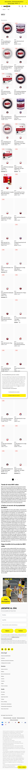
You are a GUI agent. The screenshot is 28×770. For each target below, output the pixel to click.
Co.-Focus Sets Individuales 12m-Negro (20, 318)
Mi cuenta (3, 692)
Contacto (3, 694)
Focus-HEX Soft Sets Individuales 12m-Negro (6, 92)
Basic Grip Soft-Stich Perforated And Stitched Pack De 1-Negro (6, 319)
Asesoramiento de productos (6, 706)
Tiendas (2, 699)
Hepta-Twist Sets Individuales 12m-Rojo (19, 167)
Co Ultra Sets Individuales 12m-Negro (6, 444)
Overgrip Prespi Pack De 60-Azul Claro (20, 243)
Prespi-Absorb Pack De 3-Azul (19, 369)
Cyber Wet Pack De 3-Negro (20, 292)
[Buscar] (19, 6)
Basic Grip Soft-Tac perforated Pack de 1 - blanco (6, 244)
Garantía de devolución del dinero (7, 660)
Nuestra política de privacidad (6, 638)
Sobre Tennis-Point (4, 696)
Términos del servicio (21, 717)
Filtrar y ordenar (22, 767)
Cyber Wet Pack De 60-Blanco (19, 42)
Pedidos (2, 671)
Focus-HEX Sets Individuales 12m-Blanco (7, 293)
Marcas (4, 9)
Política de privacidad (7, 717)
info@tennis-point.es (15, 637)
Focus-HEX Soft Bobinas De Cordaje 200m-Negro (7, 469)
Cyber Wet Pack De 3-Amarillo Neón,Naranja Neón (7, 193)
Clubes (2, 683)
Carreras (2, 678)
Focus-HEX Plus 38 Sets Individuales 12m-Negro (6, 218)
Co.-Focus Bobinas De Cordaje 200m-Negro (6, 42)
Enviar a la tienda (4, 685)
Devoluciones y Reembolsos (6, 704)
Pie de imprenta (14, 388)
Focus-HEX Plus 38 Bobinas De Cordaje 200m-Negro (20, 92)
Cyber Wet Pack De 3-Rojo (6, 343)
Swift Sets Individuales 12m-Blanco (7, 268)
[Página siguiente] (17, 479)
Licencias (3, 658)
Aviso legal (14, 717)
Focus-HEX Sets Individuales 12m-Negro (7, 167)
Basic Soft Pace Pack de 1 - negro (20, 218)
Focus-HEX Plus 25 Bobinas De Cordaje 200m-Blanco (7, 67)
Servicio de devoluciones (5, 673)
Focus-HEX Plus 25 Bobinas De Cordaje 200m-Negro (7, 419)
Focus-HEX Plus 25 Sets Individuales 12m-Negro (19, 193)
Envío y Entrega (4, 701)
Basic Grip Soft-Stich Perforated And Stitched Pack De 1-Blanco (19, 344)
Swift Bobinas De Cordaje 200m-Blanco (19, 268)
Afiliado (2, 676)
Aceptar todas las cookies (14, 395)
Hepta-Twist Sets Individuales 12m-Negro (19, 469)
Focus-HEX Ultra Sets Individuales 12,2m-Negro (19, 142)
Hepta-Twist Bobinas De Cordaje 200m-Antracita (6, 117)
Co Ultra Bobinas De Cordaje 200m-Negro (20, 444)
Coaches (2, 681)
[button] (1, 6)
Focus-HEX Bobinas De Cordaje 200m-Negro (19, 67)
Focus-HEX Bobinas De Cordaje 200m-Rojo (6, 369)
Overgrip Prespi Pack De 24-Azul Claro (20, 117)
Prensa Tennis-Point (4, 708)
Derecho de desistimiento (5, 655)
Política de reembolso (14, 719)
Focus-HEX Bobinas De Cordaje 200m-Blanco (6, 142)
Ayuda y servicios (4, 669)
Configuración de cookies (14, 391)
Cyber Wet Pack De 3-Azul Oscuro (19, 419)
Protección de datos (6, 388)
